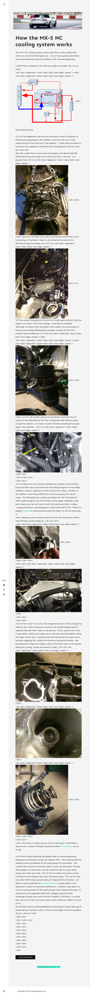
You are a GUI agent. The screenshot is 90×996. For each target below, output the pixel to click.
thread (26, 511)
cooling (39, 967)
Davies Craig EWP (49, 883)
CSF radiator (66, 846)
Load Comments (25, 957)
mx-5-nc (53, 967)
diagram (46, 967)
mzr (58, 967)
